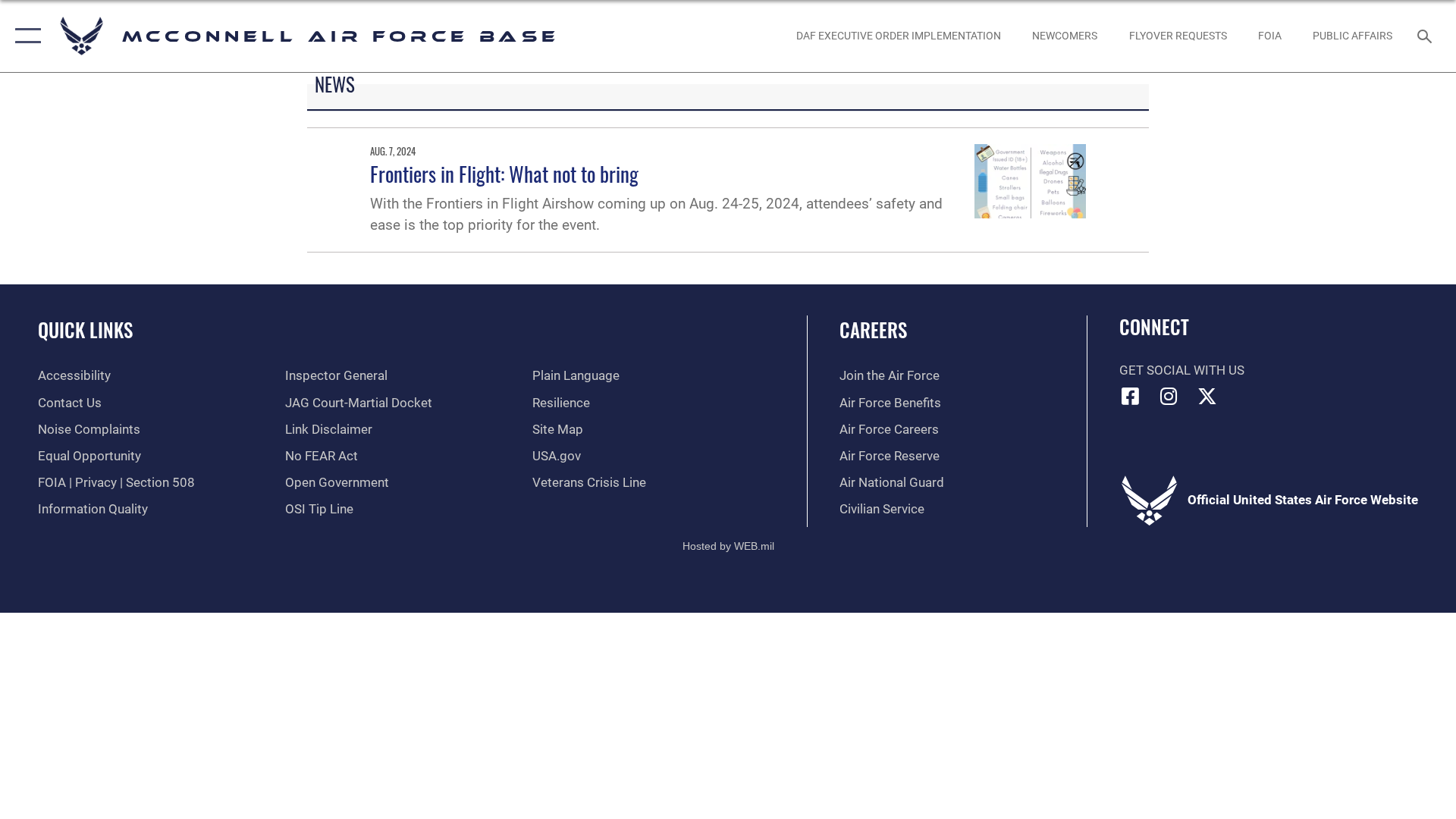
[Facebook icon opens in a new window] (1130, 395)
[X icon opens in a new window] (1207, 395)
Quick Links (85, 329)
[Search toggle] (1426, 36)
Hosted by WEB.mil (728, 546)
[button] (24, 36)
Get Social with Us (1181, 370)
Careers (873, 329)
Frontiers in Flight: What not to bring (504, 173)
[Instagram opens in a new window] (1168, 395)
